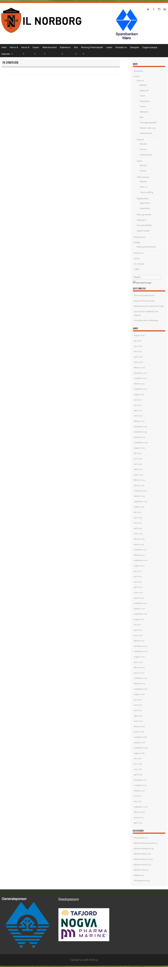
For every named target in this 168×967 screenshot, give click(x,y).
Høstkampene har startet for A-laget (149, 306)
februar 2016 (139, 812)
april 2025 (138, 410)
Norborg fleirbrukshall (146, 246)
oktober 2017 (139, 790)
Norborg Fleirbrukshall (92, 47)
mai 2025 (137, 405)
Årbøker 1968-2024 (148, 128)
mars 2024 (138, 474)
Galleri (136, 269)
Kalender (6, 53)
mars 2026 (138, 362)
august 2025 (139, 394)
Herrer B (25, 47)
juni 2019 (138, 705)
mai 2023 (137, 523)
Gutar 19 (143, 187)
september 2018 (140, 747)
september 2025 (140, 389)
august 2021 (139, 619)
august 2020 (139, 656)
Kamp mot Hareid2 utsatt (144, 301)
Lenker (109, 47)
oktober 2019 (139, 683)
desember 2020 (140, 646)
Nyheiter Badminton (142, 848)
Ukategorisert (139, 880)
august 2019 (139, 694)
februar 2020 (139, 667)
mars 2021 (138, 635)
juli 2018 (137, 758)
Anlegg (137, 242)
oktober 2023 (139, 496)
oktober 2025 (139, 383)
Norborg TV (142, 220)
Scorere (143, 106)
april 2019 (138, 715)
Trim (76, 47)
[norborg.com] (42, 34)
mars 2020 (138, 662)
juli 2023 (137, 512)
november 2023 (140, 490)
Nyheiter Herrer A (141, 859)
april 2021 (138, 630)
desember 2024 (140, 426)
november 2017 (140, 785)
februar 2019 (139, 726)
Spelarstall (144, 90)
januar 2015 (139, 817)
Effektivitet (144, 112)
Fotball (136, 76)
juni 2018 (138, 764)
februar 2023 (139, 539)
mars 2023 (138, 533)
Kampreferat (145, 101)
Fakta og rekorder (144, 214)
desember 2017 (140, 780)
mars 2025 (138, 415)
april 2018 (138, 774)
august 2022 (139, 565)
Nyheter (137, 875)
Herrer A (14, 47)
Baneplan (134, 47)
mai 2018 (137, 769)
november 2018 (140, 737)
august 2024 (139, 448)
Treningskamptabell (148, 122)
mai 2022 (138, 582)
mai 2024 (138, 464)
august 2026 (139, 335)
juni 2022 (138, 576)
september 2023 (140, 501)
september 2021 (140, 614)
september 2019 (140, 689)
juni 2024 (138, 458)
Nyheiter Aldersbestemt (144, 843)
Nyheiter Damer (140, 853)
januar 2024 (139, 485)
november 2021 (140, 603)
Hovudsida (138, 71)
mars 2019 (138, 721)
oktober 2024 (139, 437)
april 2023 (138, 528)
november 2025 (140, 378)
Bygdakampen (143, 198)
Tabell (142, 95)
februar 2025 (139, 421)
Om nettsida (139, 264)
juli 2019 (137, 699)
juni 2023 (138, 517)
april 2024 (138, 469)
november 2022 (140, 549)
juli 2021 (137, 624)
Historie (143, 149)
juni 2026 (138, 346)
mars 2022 (138, 592)
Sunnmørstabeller (144, 225)
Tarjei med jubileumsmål (144, 295)
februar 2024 (139, 480)
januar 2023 (139, 544)
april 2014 (138, 822)
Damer (36, 47)
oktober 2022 (139, 555)
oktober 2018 (139, 742)
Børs (142, 117)
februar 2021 (139, 640)
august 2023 (139, 506)
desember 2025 (140, 373)
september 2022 (140, 560)
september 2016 (140, 806)
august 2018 (139, 753)
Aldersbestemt (49, 47)
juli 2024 (137, 453)
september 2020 (141, 651)
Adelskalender (146, 133)
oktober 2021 (139, 608)
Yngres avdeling (146, 192)
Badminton (65, 47)
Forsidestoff (139, 838)
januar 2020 (139, 673)
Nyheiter (143, 85)
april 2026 (138, 357)
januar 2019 (139, 731)
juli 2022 (137, 571)
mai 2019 (137, 710)
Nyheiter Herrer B (141, 864)
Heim (4, 47)
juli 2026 (137, 340)
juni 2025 (138, 399)
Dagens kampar (150, 47)
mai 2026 (138, 351)
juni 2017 (138, 796)
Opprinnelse (145, 203)
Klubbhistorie (139, 237)
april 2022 (138, 587)
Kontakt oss (121, 47)
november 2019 (140, 678)
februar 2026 (139, 367)
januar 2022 (139, 598)
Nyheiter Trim (139, 870)
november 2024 (140, 432)
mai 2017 (137, 801)
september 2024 (140, 442)
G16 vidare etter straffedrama (146, 320)
